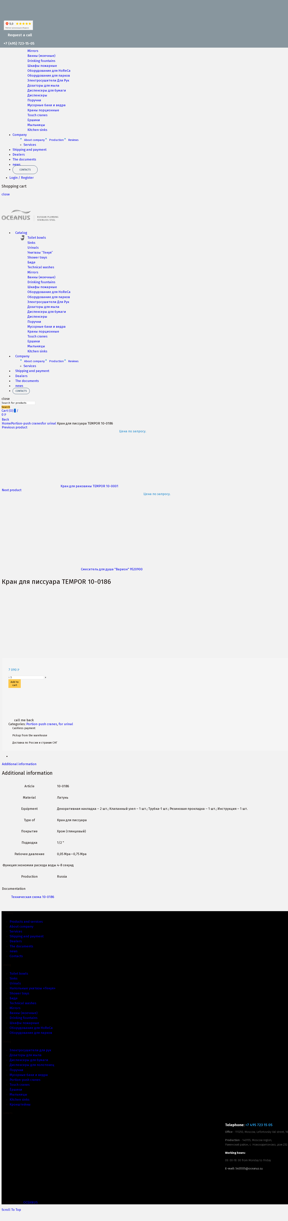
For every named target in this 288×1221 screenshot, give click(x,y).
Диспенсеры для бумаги (46, 90)
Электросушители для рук (30, 1050)
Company (20, 135)
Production (56, 140)
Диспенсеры (37, 95)
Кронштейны (20, 1104)
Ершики (33, 120)
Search (6, 407)
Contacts (25, 169)
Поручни (34, 100)
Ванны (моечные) (41, 56)
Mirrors (32, 51)
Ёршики (16, 1089)
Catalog (21, 233)
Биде (31, 262)
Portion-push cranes (26, 423)
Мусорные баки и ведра (46, 105)
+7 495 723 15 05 (259, 1125)
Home (6, 423)
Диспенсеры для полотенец (32, 1065)
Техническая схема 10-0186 (32, 897)
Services (30, 145)
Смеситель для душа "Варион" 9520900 (112, 569)
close (6, 194)
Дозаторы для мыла (43, 85)
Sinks (31, 243)
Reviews (73, 140)
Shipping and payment (29, 149)
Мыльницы (36, 125)
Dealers (19, 154)
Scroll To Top (11, 1210)
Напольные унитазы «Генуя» (32, 988)
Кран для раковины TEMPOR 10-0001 (90, 486)
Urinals (33, 247)
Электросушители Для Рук (48, 80)
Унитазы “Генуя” (40, 252)
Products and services (26, 921)
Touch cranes (37, 115)
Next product (11, 490)
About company (34, 140)
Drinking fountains (41, 61)
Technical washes (40, 267)
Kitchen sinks (37, 130)
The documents (24, 159)
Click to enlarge (14, 656)
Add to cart (15, 683)
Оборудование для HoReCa (49, 71)
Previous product (14, 427)
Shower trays (37, 257)
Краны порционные (43, 110)
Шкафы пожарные (42, 66)
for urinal (49, 423)
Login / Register (21, 178)
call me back (24, 720)
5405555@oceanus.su (249, 1168)
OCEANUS (30, 1202)
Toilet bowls (36, 237)
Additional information (19, 764)
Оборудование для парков (48, 75)
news (16, 164)
